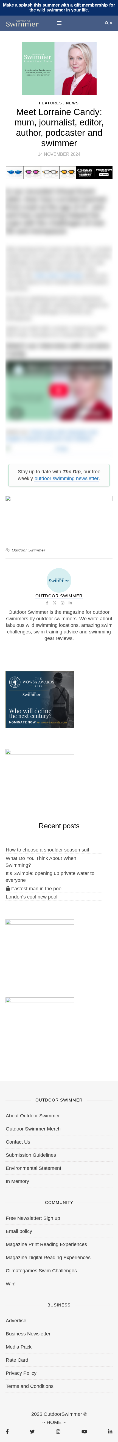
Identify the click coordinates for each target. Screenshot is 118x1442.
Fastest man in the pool (36, 888)
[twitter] (32, 1432)
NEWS (72, 103)
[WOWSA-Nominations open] (39, 699)
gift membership (91, 5)
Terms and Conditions (30, 1386)
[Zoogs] (59, 451)
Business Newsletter (28, 1334)
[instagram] (58, 1432)
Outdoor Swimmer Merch (33, 1129)
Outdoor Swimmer (29, 550)
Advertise (16, 1320)
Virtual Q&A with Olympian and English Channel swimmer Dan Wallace (51, 435)
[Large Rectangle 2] (39, 947)
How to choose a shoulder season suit (47, 850)
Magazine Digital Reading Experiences (48, 1257)
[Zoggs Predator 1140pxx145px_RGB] (59, 172)
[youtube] (84, 1432)
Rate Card (17, 1360)
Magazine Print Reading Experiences (46, 1244)
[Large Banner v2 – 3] (59, 513)
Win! (11, 1284)
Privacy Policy (21, 1373)
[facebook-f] (7, 1432)
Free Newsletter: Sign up (33, 1218)
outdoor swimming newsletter (67, 478)
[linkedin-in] (110, 1432)
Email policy (19, 1231)
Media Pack (19, 1347)
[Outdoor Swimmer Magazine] (22, 23)
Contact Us (18, 1142)
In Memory (17, 1181)
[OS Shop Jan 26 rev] (39, 777)
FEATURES (50, 103)
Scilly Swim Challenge (58, 275)
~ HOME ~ (54, 1422)
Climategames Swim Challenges (41, 1270)
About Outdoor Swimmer (33, 1115)
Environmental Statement (33, 1168)
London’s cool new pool (31, 897)
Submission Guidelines (31, 1155)
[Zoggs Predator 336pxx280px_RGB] (39, 1025)
